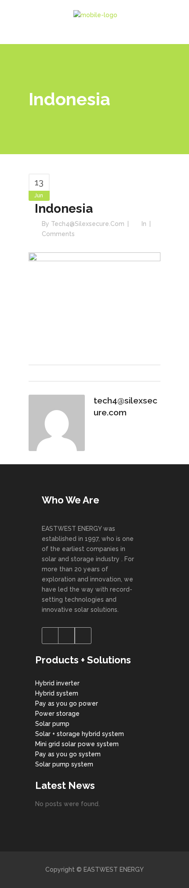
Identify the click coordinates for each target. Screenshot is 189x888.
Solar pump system (64, 764)
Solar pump (52, 723)
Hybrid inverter (57, 683)
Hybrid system (56, 693)
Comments (58, 233)
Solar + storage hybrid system (79, 733)
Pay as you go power (66, 703)
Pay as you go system (68, 754)
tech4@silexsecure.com (87, 223)
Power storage (57, 713)
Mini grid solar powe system (77, 743)
